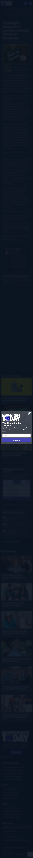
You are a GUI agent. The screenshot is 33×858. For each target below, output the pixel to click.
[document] (16, 429)
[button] (30, 414)
